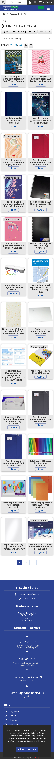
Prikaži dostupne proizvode (21, 31)
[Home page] (4, 14)
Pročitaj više (43, 131)
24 (11, 45)
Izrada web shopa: (22, 757)
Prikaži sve (44, 31)
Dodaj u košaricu (15, 89)
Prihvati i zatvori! (27, 749)
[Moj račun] (29, 2)
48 (15, 45)
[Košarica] (35, 2)
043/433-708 (28, 598)
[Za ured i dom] (11, 8)
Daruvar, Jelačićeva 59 (29, 594)
